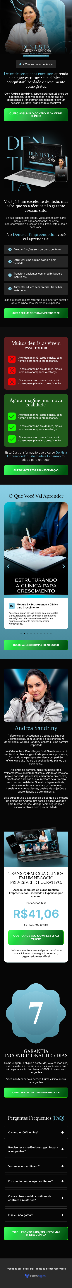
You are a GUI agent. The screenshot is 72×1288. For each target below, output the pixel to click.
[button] (8, 566)
